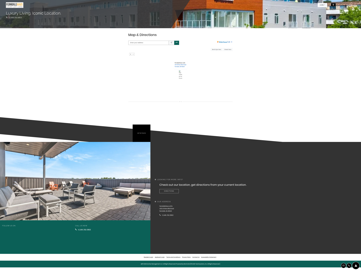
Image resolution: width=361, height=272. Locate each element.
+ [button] (130, 54)
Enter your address (136, 43)
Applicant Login (160, 257)
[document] (180, 74)
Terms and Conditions (173, 257)
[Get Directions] (176, 43)
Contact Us (195, 257)
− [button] (133, 54)
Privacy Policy (186, 257)
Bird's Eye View (217, 49)
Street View (228, 49)
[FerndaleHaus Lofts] (180, 74)
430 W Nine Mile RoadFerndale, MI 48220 (180, 65)
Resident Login (148, 257)
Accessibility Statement (208, 257)
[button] (322, 5)
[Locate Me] (171, 43)
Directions (169, 191)
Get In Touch (141, 133)
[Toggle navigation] (333, 4)
